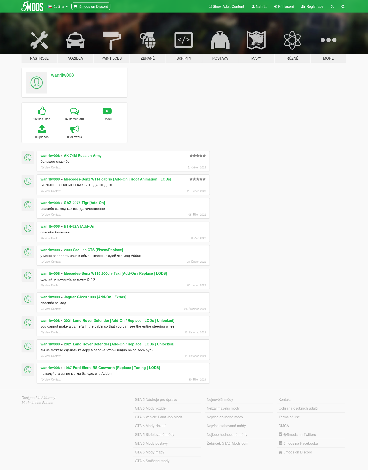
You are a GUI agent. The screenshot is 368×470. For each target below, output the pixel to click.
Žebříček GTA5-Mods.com (227, 443)
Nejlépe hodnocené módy (227, 434)
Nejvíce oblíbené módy (225, 416)
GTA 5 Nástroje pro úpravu (156, 399)
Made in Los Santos (37, 402)
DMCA (284, 425)
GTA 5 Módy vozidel (150, 408)
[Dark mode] (332, 6)
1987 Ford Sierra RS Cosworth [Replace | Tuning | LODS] (112, 367)
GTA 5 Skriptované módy (154, 434)
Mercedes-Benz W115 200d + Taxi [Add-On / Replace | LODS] (115, 273)
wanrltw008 (62, 74)
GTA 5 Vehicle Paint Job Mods (158, 416)
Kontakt (285, 399)
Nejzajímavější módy (223, 408)
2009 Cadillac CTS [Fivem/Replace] (93, 249)
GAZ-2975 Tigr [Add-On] (84, 202)
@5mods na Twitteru (299, 434)
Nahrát (261, 6)
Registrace (314, 6)
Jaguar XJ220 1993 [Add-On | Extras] (95, 296)
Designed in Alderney (38, 397)
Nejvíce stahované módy (226, 425)
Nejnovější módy (220, 399)
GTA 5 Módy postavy (151, 443)
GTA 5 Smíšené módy (152, 460)
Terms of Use (289, 416)
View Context (53, 167)
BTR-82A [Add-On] (80, 226)
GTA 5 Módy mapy (149, 451)
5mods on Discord (297, 451)
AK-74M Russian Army (83, 155)
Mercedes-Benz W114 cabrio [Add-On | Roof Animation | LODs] (117, 178)
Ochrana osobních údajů (298, 408)
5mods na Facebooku (300, 443)
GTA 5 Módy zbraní (150, 425)
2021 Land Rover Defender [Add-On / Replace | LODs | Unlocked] (119, 320)
